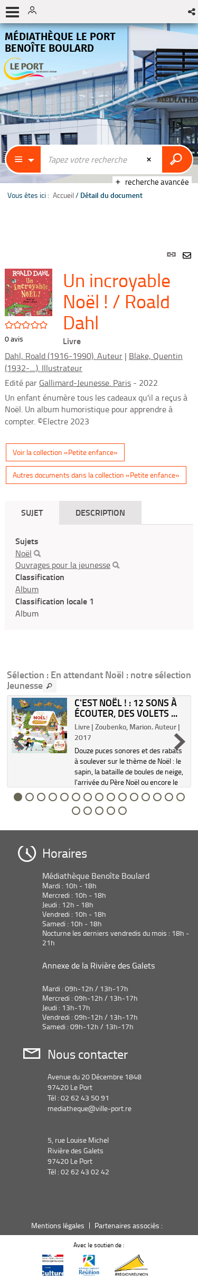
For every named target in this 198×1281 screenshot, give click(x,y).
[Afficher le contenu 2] (29, 797)
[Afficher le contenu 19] (111, 810)
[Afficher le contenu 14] (169, 797)
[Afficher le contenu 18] (99, 810)
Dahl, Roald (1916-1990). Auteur (63, 356)
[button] (192, 11)
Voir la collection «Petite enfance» (65, 452)
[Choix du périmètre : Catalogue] (23, 159)
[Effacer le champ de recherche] (150, 159)
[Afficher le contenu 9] (111, 797)
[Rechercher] (37, 553)
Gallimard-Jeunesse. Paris (85, 382)
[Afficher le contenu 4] (53, 797)
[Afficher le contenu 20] (122, 810)
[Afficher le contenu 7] (87, 797)
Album (27, 589)
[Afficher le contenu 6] (76, 797)
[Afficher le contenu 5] (64, 797)
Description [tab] (100, 512)
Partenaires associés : (129, 1225)
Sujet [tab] (32, 512)
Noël (23, 553)
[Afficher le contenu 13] (157, 797)
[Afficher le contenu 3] (41, 797)
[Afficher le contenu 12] (146, 797)
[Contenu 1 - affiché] (18, 797)
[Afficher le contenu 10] (122, 797)
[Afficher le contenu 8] (99, 797)
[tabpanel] (99, 528)
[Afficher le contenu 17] (87, 810)
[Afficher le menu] (12, 12)
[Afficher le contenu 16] (76, 810)
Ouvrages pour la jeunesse (62, 565)
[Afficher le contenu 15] (180, 797)
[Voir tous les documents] (49, 686)
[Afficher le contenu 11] (134, 797)
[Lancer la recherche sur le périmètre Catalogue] (177, 159)
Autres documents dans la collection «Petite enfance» (96, 475)
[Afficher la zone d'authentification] (36, 11)
